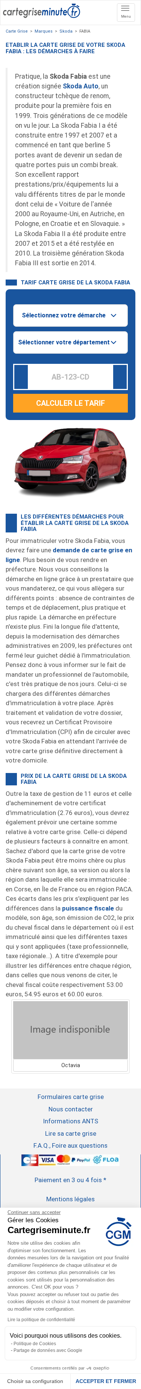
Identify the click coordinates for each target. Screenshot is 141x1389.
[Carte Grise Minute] (41, 9)
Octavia (70, 1065)
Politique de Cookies (35, 1343)
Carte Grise (17, 31)
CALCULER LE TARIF (70, 403)
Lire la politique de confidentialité (41, 1319)
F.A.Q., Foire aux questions (70, 1145)
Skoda (66, 31)
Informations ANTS (70, 1121)
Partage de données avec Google (48, 1350)
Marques (44, 31)
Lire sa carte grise (70, 1133)
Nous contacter (71, 1109)
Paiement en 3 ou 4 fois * (70, 1180)
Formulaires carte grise (71, 1096)
